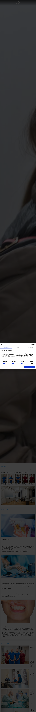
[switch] (13, 363)
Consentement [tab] (6, 347)
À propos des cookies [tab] (29, 347)
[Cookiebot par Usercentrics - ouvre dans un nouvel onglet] (31, 344)
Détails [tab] (18, 347)
